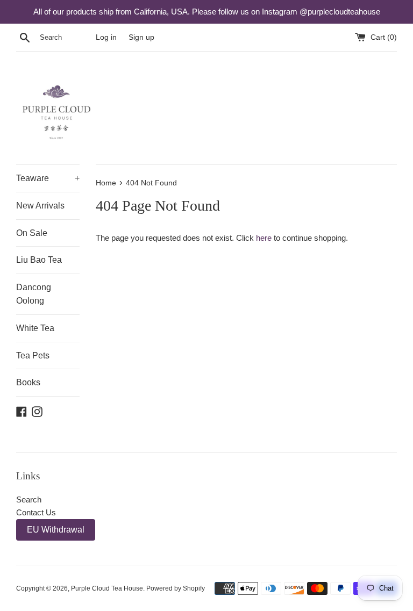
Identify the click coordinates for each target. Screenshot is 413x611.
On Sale (31, 233)
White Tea (35, 328)
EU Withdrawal (55, 529)
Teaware (48, 178)
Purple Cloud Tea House (107, 588)
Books (28, 382)
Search (28, 499)
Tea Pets (32, 355)
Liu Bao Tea (39, 259)
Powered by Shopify (175, 588)
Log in (106, 37)
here (264, 237)
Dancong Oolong (33, 294)
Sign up (141, 37)
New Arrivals (40, 205)
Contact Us (36, 512)
